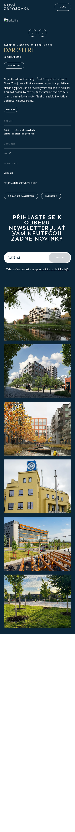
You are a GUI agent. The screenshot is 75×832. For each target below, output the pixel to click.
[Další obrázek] (42, 33)
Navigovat (14, 65)
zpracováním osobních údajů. (52, 269)
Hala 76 (10, 109)
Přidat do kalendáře (21, 196)
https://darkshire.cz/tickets (20, 183)
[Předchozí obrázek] (32, 33)
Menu (62, 7)
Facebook (51, 196)
